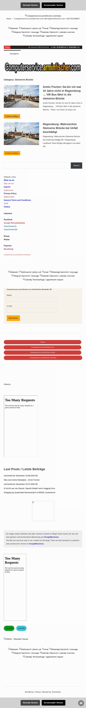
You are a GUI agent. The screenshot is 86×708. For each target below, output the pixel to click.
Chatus (42, 342)
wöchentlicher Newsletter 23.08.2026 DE (21, 476)
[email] (45, 28)
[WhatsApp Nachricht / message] (63, 28)
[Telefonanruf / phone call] (30, 28)
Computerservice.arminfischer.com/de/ (42, 352)
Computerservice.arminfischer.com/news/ (43, 358)
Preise (6, 239)
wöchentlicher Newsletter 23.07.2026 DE (21, 484)
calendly (21, 628)
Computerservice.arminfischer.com (16, 47)
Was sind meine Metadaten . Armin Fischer (22, 480)
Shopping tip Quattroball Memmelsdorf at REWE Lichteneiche (29, 492)
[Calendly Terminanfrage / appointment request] (43, 36)
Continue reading (11, 116)
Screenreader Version (53, 5)
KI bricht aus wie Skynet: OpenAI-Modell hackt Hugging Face (29, 488)
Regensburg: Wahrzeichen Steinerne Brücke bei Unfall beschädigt (60, 128)
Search (76, 165)
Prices (6, 236)
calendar (9, 628)
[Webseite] (13, 28)
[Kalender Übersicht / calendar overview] (57, 32)
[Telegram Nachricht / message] (25, 32)
